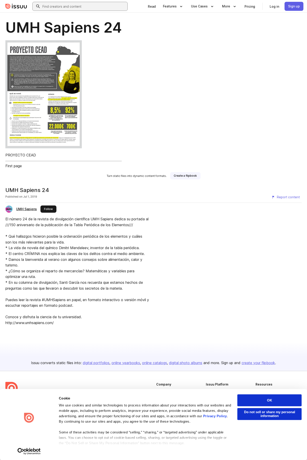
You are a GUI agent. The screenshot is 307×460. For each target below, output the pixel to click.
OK (269, 400)
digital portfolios (96, 363)
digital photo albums (185, 363)
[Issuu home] (16, 6)
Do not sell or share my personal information (269, 414)
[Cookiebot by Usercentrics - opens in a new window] (29, 451)
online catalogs (154, 363)
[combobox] (84, 6)
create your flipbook (258, 363)
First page (13, 166)
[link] (151, 6)
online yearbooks (125, 363)
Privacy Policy (215, 416)
